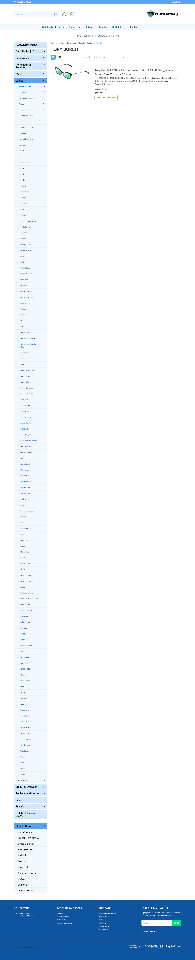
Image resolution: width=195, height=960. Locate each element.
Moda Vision (24, 499)
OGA (22, 522)
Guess (22, 364)
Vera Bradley (25, 751)
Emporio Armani (26, 291)
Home (53, 43)
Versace (23, 757)
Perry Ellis (24, 540)
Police (22, 569)
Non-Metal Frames (27, 511)
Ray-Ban (23, 628)
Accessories (22, 780)
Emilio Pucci (24, 285)
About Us (74, 27)
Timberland (24, 710)
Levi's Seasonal (26, 446)
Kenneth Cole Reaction (29, 441)
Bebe (22, 157)
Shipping (102, 27)
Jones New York (26, 423)
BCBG (22, 151)
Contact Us (135, 27)
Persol (22, 546)
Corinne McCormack (28, 221)
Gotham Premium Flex (28, 338)
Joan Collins (24, 411)
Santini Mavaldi (26, 645)
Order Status (62, 920)
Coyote (23, 239)
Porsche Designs (26, 581)
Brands (20, 806)
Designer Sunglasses (27, 98)
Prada (22, 587)
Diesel (22, 256)
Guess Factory (25, 376)
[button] (97, 34)
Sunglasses (22, 58)
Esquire (23, 303)
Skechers (24, 675)
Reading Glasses (24, 86)
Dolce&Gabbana (26, 268)
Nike (22, 505)
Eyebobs (23, 309)
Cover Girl (24, 233)
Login (59, 916)
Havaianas (24, 400)
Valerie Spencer (26, 745)
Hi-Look (22, 855)
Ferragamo (24, 315)
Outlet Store (118, 27)
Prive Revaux (25, 604)
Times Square (25, 716)
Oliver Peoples (25, 528)
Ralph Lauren (25, 622)
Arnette (23, 145)
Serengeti (24, 663)
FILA (22, 321)
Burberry (23, 180)
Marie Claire (25, 476)
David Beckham (26, 250)
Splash (22, 692)
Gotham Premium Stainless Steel (30, 345)
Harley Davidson (26, 388)
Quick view (71, 78)
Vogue (22, 768)
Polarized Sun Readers (24, 66)
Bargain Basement (26, 44)
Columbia (23, 215)
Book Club (24, 174)
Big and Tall (24, 162)
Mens (19, 74)
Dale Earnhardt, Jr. (27, 244)
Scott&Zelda (25, 657)
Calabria (23, 186)
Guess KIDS (24, 382)
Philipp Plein (24, 552)
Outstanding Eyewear (53, 27)
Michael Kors (25, 493)
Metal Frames (25, 487)
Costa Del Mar (25, 227)
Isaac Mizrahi (25, 405)
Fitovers (22, 104)
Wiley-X (23, 774)
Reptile (23, 634)
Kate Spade (24, 429)
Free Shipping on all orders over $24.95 (97, 35)
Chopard (23, 203)
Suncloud (23, 704)
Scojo (22, 651)
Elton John (24, 280)
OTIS (22, 534)
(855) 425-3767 (22, 2)
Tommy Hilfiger (25, 727)
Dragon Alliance (26, 274)
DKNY (22, 262)
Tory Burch (24, 733)
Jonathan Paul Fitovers (30, 872)
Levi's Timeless (26, 452)
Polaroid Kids (25, 563)
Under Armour (25, 739)
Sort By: (88, 57)
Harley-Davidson (26, 394)
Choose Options (106, 97)
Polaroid (23, 558)
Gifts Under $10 (25, 51)
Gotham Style (25, 353)
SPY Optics (24, 698)
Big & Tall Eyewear (26, 786)
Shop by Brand (24, 826)
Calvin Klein (24, 192)
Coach (22, 209)
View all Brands (26, 890)
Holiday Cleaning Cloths (26, 814)
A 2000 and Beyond (27, 116)
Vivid (22, 763)
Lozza (22, 458)
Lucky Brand (25, 464)
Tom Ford (23, 722)
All (21, 121)
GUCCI (23, 359)
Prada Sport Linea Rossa (29, 599)
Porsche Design (26, 575)
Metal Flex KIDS (26, 481)
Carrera (23, 198)
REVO (22, 640)
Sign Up (66, 916)
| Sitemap (36, 947)
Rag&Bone (24, 616)
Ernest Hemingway (27, 297)
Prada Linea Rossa (27, 593)
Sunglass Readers (25, 110)
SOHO (22, 686)
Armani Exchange (26, 139)
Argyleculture (25, 133)
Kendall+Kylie (25, 435)
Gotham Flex (25, 332)
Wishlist (176, 2)
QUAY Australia (26, 610)
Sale (18, 799)
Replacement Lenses (28, 793)
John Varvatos (25, 417)
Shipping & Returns (64, 923)
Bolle (22, 168)
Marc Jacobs (25, 470)
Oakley (23, 517)
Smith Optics (25, 681)
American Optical (26, 127)
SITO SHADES (25, 669)
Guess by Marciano (27, 370)
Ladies (19, 80)
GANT (22, 326)
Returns (90, 27)
